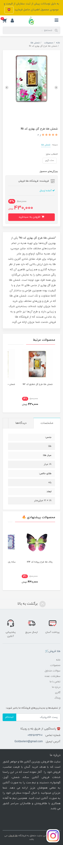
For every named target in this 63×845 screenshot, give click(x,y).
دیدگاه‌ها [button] (20, 423)
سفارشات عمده (52, 676)
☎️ (9, 10)
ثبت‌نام (9, 717)
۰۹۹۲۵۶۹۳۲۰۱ (35, 735)
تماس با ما (55, 681)
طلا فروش (13, 835)
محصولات (55, 665)
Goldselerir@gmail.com (29, 741)
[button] (7, 20)
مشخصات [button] (47, 423)
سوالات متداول (52, 670)
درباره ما (56, 687)
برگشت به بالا (28, 603)
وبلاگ (57, 698)
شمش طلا (45, 144)
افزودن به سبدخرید (30, 217)
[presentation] (56, 87)
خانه (58, 660)
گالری (57, 692)
